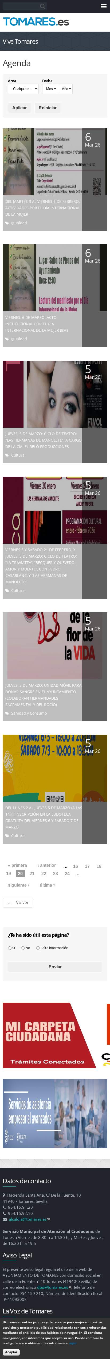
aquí (72, 1343)
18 (99, 866)
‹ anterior (47, 865)
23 (55, 873)
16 (75, 866)
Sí (13, 947)
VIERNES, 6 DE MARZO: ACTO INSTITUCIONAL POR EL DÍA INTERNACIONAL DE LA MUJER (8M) (36, 324)
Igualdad (19, 222)
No (27, 947)
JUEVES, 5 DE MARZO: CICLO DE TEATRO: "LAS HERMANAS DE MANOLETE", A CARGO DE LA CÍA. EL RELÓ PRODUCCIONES (43, 440)
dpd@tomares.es (54, 1287)
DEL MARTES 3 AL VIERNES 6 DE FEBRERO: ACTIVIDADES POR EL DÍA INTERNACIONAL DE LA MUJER (42, 208)
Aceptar (11, 1352)
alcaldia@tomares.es (29, 1219)
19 (8, 873)
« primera (17, 865)
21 (32, 873)
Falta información (54, 947)
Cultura (18, 455)
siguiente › (18, 885)
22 (43, 873)
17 (87, 866)
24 (67, 873)
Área (12, 80)
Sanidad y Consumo (29, 713)
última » (48, 885)
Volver (22, 902)
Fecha (47, 80)
